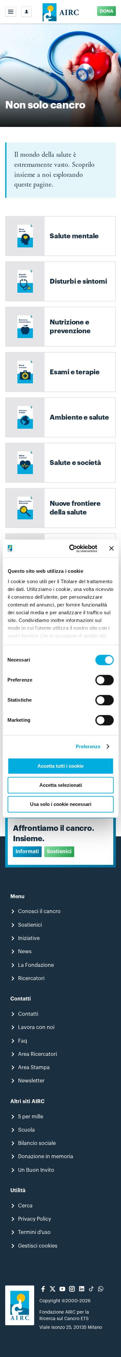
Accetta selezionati (60, 785)
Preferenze (88, 746)
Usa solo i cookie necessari (60, 804)
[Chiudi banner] (111, 548)
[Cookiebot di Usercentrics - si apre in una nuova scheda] (72, 548)
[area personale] (26, 11)
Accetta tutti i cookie (60, 766)
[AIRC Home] (60, 11)
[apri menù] (10, 12)
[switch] (104, 680)
